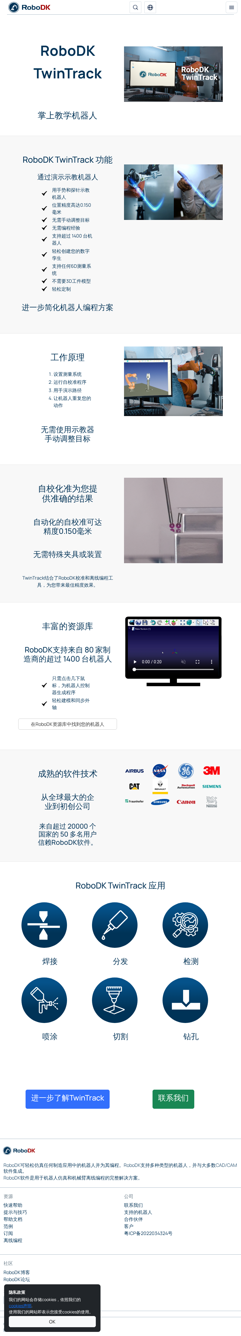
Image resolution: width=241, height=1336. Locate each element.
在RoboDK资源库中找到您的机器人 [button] (67, 724)
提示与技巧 (15, 1212)
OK (52, 1321)
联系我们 (133, 1205)
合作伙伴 (133, 1219)
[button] (150, 7)
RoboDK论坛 (17, 1279)
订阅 (8, 1233)
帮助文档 (13, 1219)
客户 (128, 1226)
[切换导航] (231, 7)
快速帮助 (13, 1205)
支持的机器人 (138, 1212)
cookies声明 (20, 1305)
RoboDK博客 (17, 1272)
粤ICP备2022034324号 (148, 1233)
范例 (8, 1226)
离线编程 (13, 1240)
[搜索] (135, 7)
